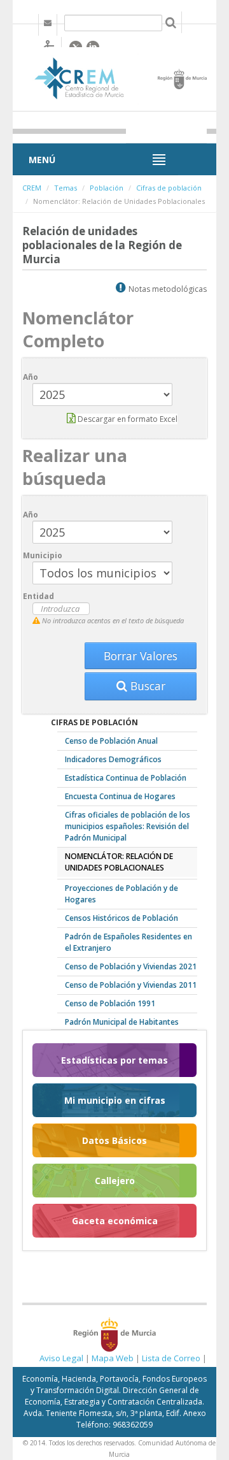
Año (30, 377)
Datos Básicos (114, 1140)
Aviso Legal (61, 1358)
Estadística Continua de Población (125, 777)
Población (106, 187)
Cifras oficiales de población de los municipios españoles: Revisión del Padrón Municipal (127, 826)
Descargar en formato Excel (126, 419)
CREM (31, 187)
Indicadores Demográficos (113, 759)
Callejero (115, 1181)
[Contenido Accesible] (49, 45)
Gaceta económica (115, 1221)
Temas (65, 187)
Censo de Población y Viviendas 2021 (131, 966)
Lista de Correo (171, 1358)
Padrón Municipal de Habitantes (122, 1021)
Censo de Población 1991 (110, 1003)
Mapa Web (113, 1358)
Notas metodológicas (167, 289)
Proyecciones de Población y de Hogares (121, 894)
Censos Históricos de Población (121, 918)
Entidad (38, 596)
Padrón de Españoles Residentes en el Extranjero (128, 942)
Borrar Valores (140, 655)
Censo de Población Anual (111, 740)
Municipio (42, 555)
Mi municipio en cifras (114, 1100)
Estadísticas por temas (114, 1060)
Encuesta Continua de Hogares (120, 796)
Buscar (146, 685)
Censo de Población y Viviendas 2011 (131, 984)
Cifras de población (169, 187)
